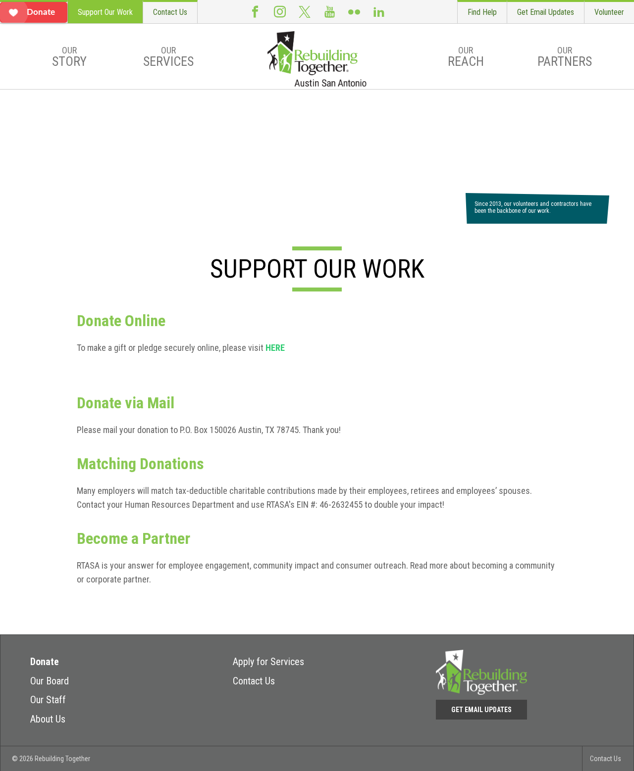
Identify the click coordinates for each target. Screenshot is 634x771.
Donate (44, 662)
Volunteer (609, 12)
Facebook (255, 11)
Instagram (279, 11)
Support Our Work (105, 12)
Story (69, 57)
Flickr (354, 11)
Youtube (329, 11)
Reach (466, 57)
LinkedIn (379, 11)
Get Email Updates (545, 12)
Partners (564, 57)
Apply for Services (268, 662)
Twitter (304, 11)
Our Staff (48, 700)
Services (168, 57)
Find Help (482, 12)
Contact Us (170, 12)
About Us (47, 719)
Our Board (49, 681)
